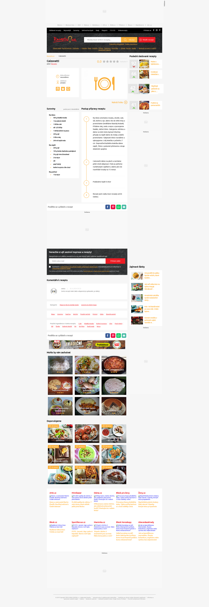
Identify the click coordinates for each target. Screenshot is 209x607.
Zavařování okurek (104, 50)
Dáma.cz (86, 25)
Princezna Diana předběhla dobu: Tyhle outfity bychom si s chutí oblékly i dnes (126, 504)
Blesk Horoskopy (123, 522)
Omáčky (95, 48)
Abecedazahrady (146, 522)
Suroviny (76, 30)
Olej (110, 323)
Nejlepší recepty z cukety (147, 48)
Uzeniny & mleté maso (89, 305)
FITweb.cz (122, 25)
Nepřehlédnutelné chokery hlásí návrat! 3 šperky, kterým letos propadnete (148, 504)
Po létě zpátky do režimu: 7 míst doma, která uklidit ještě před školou (81, 504)
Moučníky (114, 48)
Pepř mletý (118, 323)
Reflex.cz (112, 25)
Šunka (58, 326)
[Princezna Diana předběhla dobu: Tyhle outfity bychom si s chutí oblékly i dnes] (126, 497)
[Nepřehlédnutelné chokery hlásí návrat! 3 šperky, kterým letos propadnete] (148, 497)
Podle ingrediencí (131, 44)
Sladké (134, 48)
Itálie (102, 314)
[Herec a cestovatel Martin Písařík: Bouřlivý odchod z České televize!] (60, 497)
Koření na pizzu (101, 323)
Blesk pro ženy (70, 25)
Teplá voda (90, 326)
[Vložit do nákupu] (63, 89)
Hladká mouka (89, 323)
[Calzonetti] (104, 98)
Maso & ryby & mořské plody (69, 305)
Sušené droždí (67, 326)
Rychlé (128, 48)
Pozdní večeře (85, 314)
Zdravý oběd (57, 48)
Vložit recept (148, 40)
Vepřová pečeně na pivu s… (154, 84)
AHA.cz (53, 493)
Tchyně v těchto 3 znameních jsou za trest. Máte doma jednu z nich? (103, 534)
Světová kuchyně (87, 30)
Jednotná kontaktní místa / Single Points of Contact (112, 599)
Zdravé (123, 48)
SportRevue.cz (78, 522)
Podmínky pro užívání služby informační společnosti (131, 597)
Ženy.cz (130, 25)
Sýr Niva (81, 326)
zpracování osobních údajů (61, 268)
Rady (97, 30)
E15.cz (105, 25)
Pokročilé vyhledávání (116, 44)
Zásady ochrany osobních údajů (101, 271)
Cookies (82, 599)
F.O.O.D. (112, 30)
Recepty (54, 64)
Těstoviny (107, 48)
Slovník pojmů (111, 314)
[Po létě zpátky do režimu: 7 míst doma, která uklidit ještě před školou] (82, 497)
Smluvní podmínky (88, 271)
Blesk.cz (59, 25)
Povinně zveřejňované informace (136, 599)
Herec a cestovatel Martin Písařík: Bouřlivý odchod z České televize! (59, 504)
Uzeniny (60, 314)
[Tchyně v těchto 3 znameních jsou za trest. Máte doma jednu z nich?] (104, 526)
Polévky (84, 48)
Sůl (52, 326)
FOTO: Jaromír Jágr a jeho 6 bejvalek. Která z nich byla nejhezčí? (82, 534)
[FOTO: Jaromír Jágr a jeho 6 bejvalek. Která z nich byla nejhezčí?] (82, 526)
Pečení (95, 314)
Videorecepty (122, 30)
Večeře (75, 314)
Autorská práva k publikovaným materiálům (104, 597)
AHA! (79, 25)
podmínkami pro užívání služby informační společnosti (79, 267)
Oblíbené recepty (55, 30)
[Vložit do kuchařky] (58, 89)
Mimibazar (77, 493)
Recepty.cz (50, 56)
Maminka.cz (95, 25)
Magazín (104, 30)
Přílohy (100, 48)
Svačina (68, 314)
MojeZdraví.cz (140, 25)
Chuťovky (75, 48)
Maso (89, 48)
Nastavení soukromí (91, 599)
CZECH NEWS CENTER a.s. (72, 597)
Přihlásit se (147, 30)
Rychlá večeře (67, 48)
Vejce (98, 326)
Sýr (75, 326)
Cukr (80, 323)
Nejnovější (67, 30)
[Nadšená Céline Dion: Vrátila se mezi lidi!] (60, 526)
